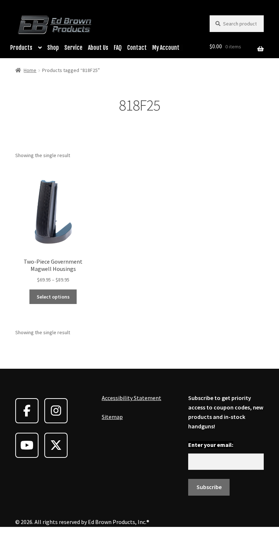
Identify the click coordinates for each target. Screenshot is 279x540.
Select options (53, 296)
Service (73, 47)
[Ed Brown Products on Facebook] (27, 410)
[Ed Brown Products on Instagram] (56, 410)
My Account (165, 47)
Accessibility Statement (131, 397)
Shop (53, 47)
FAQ (118, 47)
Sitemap (112, 416)
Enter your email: (210, 444)
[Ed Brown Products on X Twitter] (56, 445)
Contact (137, 47)
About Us (98, 47)
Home (30, 70)
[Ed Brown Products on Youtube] (27, 445)
